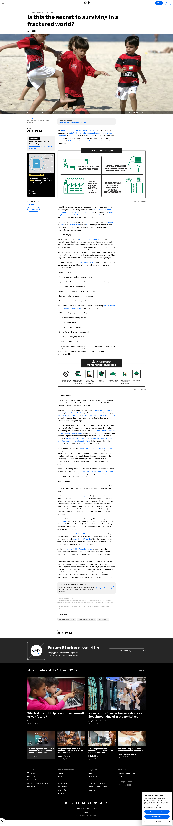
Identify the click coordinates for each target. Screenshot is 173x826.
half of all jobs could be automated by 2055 (85, 133)
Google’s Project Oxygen (86, 262)
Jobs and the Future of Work (40, 12)
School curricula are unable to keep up (82, 141)
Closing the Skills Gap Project (90, 239)
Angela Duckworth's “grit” (74, 413)
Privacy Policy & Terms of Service (86, 809)
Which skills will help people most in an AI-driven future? (56, 714)
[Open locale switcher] (2, 820)
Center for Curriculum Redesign (74, 496)
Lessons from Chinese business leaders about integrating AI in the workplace (115, 714)
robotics (60, 138)
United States (75, 225)
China (110, 222)
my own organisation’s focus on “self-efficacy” (98, 415)
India (63, 225)
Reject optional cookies (157, 811)
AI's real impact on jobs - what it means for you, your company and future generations (41, 750)
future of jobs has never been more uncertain (77, 130)
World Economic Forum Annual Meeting (72, 122)
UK (87, 225)
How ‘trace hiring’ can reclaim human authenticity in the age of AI (131, 749)
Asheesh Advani (32, 119)
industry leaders (98, 210)
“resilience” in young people (67, 415)
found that (100, 433)
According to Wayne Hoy (82, 539)
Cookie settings (157, 821)
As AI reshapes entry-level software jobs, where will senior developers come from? (100, 750)
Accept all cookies (157, 816)
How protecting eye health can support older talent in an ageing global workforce (70, 750)
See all (142, 670)
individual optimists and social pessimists (96, 448)
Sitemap (86, 812)
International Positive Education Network (77, 549)
